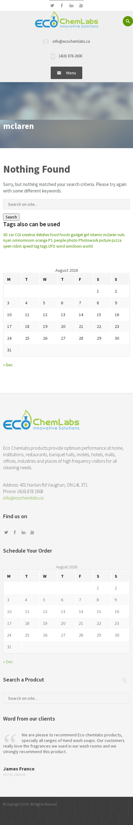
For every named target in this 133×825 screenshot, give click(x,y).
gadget (77, 234)
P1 (50, 240)
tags (43, 246)
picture (105, 240)
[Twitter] (52, 6)
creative (28, 234)
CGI (18, 234)
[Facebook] (62, 6)
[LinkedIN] (71, 6)
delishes (42, 234)
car (11, 234)
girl (86, 234)
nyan (7, 240)
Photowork (88, 240)
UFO (51, 246)
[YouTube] (81, 6)
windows (74, 246)
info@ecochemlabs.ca (23, 498)
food (54, 234)
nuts (121, 234)
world (88, 246)
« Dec (8, 365)
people (60, 240)
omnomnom (23, 240)
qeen (7, 246)
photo (72, 240)
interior (96, 234)
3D (5, 234)
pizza (117, 240)
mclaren (110, 234)
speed (28, 246)
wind (60, 246)
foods (65, 234)
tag (36, 246)
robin (17, 246)
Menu (71, 73)
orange (41, 240)
